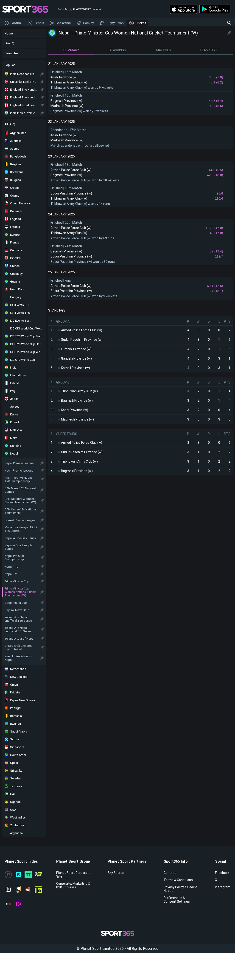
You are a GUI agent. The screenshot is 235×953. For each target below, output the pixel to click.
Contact (170, 873)
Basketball (63, 23)
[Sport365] (25, 9)
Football (16, 23)
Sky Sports (116, 873)
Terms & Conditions (178, 880)
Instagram (222, 887)
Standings (117, 50)
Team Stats (210, 50)
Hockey (88, 23)
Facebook (222, 873)
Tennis (39, 23)
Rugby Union (115, 23)
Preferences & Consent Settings (177, 899)
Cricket (140, 23)
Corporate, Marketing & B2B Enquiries (73, 885)
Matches (163, 50)
